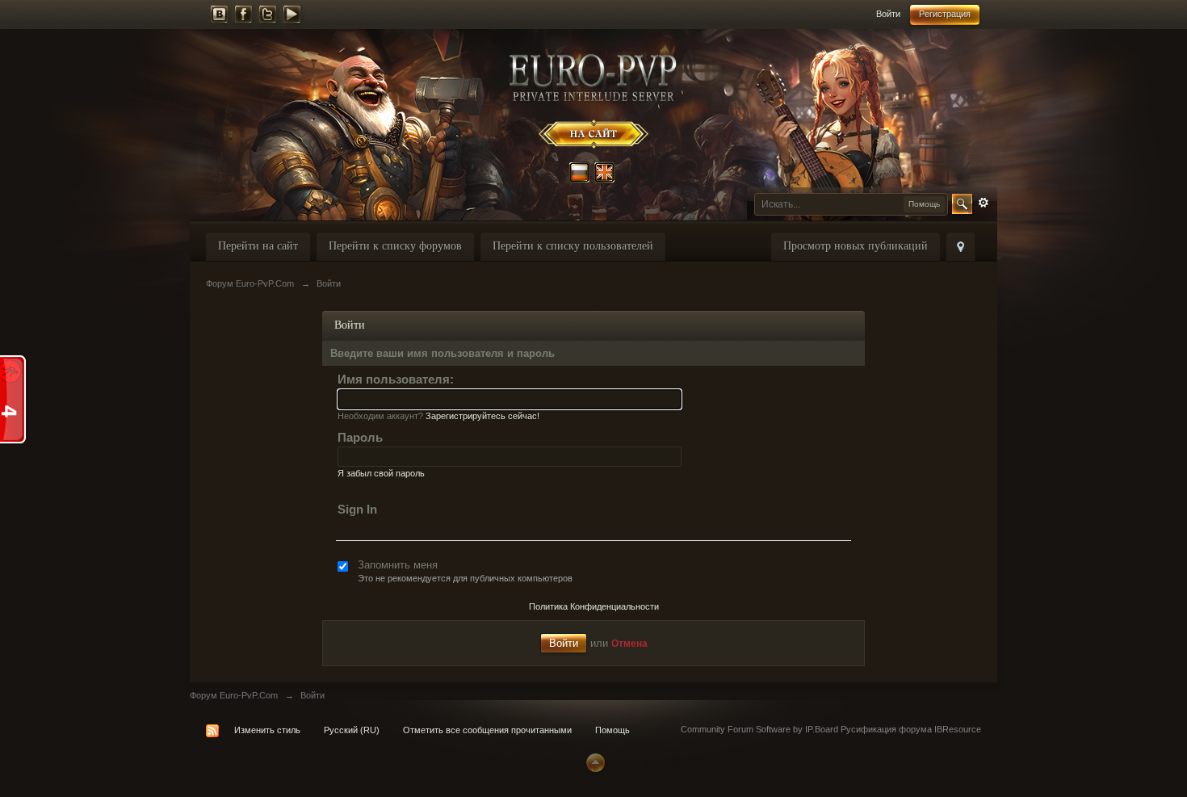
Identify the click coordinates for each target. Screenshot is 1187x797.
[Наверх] (593, 761)
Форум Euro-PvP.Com (234, 695)
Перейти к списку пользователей (573, 246)
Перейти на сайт (258, 246)
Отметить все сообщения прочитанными (487, 730)
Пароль (360, 437)
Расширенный (983, 202)
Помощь (612, 730)
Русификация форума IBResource (909, 729)
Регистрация (945, 14)
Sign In (357, 509)
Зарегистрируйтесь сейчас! (482, 416)
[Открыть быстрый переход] (960, 247)
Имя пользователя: (396, 379)
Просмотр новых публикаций (855, 246)
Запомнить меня (398, 565)
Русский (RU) (352, 730)
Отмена (629, 643)
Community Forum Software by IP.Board (759, 729)
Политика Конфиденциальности (594, 606)
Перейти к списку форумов (395, 246)
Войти (888, 14)
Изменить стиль (267, 730)
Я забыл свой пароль (381, 473)
